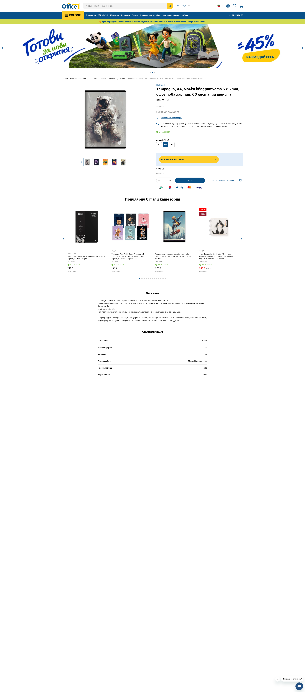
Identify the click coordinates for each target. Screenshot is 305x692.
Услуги (135, 15)
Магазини (114, 15)
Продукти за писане (97, 79)
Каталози (125, 15)
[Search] (170, 6)
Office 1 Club (103, 15)
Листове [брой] (162, 140)
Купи (190, 180)
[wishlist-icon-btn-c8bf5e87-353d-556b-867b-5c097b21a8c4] (240, 180)
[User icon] (228, 6)
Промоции (91, 15)
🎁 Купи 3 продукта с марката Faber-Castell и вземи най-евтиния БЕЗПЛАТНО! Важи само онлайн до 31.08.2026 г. (152, 21)
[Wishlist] (234, 6)
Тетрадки (112, 79)
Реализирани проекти (150, 15)
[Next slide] (129, 162)
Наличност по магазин (171, 118)
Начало (65, 79)
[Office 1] (70, 6)
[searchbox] (128, 6)
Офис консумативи (78, 79)
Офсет (122, 79)
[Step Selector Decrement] (159, 180)
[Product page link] (87, 227)
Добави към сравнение (225, 180)
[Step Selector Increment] (170, 180)
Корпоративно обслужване (175, 15)
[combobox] (183, 5)
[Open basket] (241, 6)
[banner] (152, 46)
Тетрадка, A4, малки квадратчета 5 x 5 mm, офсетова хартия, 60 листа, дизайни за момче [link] (166, 79)
